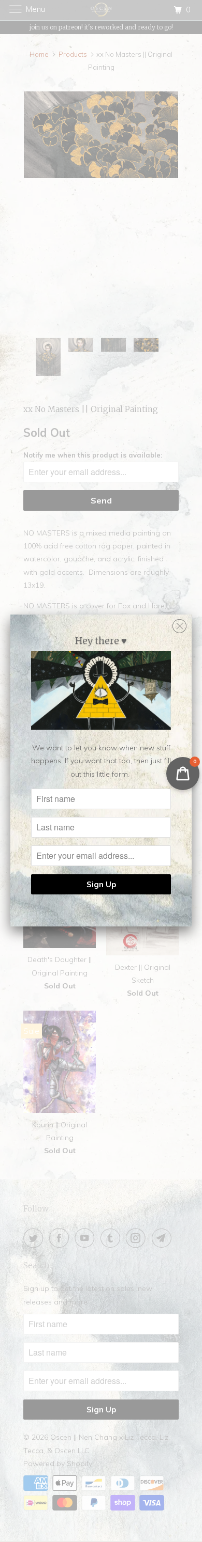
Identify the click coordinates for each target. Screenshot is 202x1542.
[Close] (179, 623)
